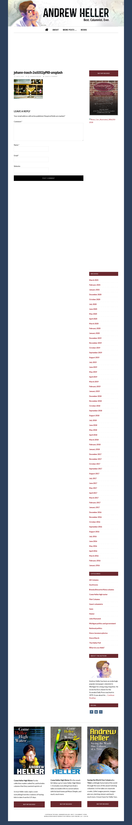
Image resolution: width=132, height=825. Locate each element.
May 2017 (93, 488)
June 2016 (93, 541)
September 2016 (95, 527)
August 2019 (94, 357)
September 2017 (95, 469)
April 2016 (93, 551)
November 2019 (95, 343)
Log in (86, 816)
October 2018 (94, 406)
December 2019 (95, 338)
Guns (91, 609)
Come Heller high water (98, 594)
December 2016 (95, 512)
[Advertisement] (66, 50)
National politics (95, 628)
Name (16, 145)
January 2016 (94, 565)
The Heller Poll (95, 643)
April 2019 (93, 377)
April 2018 (93, 435)
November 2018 (95, 401)
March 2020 (93, 324)
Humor (92, 614)
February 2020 (94, 328)
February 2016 (94, 561)
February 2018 (94, 444)
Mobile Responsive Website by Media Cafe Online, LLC (63, 816)
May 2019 (93, 372)
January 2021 (94, 290)
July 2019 (93, 362)
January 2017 (94, 507)
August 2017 (94, 474)
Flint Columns (94, 599)
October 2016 (94, 522)
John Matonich (95, 619)
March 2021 (93, 280)
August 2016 (94, 532)
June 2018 (93, 425)
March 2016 (93, 556)
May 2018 (93, 430)
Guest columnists (96, 604)
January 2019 (94, 391)
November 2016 (95, 517)
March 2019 (93, 382)
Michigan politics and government (102, 623)
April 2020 (93, 319)
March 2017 (93, 498)
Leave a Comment (51, 76)
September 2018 (95, 411)
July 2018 (93, 420)
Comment (18, 121)
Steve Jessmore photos (98, 633)
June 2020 (93, 309)
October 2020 (94, 299)
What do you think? (97, 648)
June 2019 (93, 367)
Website (17, 166)
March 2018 (93, 440)
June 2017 (93, 483)
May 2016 (93, 546)
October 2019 (94, 348)
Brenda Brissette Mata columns (101, 590)
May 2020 (93, 314)
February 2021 (94, 285)
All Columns (94, 580)
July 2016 (93, 536)
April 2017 (93, 493)
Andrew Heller (64, 814)
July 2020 (93, 304)
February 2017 (94, 503)
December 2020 (95, 294)
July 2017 (93, 478)
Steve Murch (94, 638)
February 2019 (94, 386)
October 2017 (94, 464)
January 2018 (94, 449)
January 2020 (94, 333)
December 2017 (95, 454)
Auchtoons (93, 585)
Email (16, 155)
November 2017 (95, 459)
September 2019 (95, 353)
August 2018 (94, 415)
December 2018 (95, 396)
